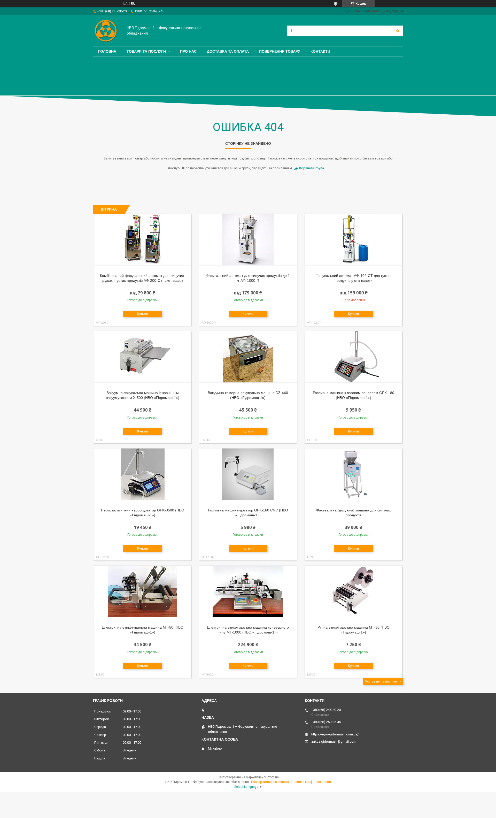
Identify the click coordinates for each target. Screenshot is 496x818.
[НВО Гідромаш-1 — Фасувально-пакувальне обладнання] (106, 31)
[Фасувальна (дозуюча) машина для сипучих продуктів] (353, 474)
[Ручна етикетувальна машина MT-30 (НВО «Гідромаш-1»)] (353, 591)
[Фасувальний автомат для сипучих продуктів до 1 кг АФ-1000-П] (248, 240)
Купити (142, 314)
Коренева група (311, 168)
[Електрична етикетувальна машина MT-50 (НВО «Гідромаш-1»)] (142, 591)
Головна (107, 51)
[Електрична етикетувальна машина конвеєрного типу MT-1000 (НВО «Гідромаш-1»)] (248, 591)
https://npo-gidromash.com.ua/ (335, 734)
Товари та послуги (146, 51)
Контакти (320, 51)
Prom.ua (273, 777)
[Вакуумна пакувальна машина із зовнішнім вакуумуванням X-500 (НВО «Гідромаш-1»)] (142, 357)
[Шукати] (398, 31)
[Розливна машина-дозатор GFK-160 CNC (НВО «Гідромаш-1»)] (248, 474)
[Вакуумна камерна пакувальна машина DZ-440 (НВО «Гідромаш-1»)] (248, 357)
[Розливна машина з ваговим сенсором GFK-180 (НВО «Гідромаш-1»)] (353, 357)
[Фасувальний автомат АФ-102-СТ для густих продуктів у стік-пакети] (353, 240)
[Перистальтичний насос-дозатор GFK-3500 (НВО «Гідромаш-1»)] (142, 474)
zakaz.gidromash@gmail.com (333, 741)
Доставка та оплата (228, 51)
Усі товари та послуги (381, 681)
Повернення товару (279, 51)
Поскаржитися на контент (270, 782)
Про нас (188, 51)
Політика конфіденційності (311, 782)
